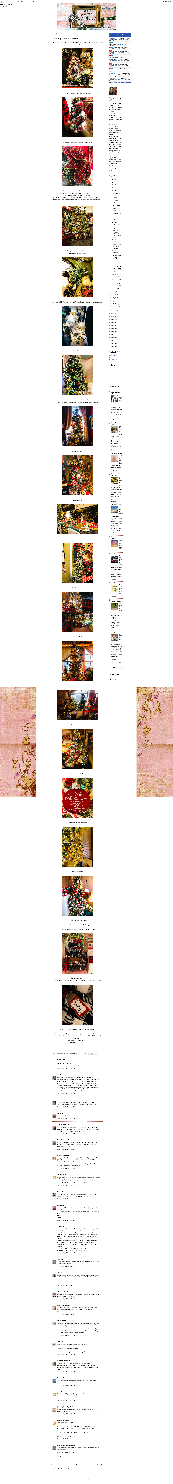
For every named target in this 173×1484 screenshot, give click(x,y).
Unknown (60, 1174)
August (114, 289)
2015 (112, 331)
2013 (112, 337)
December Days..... (115, 262)
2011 (112, 343)
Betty (58, 1391)
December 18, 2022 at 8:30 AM (66, 1266)
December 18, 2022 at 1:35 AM (66, 1185)
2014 (112, 334)
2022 (112, 191)
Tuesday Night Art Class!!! (117, 201)
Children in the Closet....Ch (119, 52)
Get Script (113, 82)
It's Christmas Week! (116, 218)
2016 (112, 328)
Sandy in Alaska (62, 1155)
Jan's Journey (115, 583)
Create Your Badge (113, 359)
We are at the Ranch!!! (115, 196)
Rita (58, 1259)
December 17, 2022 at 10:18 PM (66, 1149)
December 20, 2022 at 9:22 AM (66, 1439)
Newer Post (54, 1465)
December (115, 193)
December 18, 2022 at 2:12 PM (66, 1335)
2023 (112, 188)
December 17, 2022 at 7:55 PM (66, 1068)
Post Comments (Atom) (65, 1469)
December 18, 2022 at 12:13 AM (66, 1168)
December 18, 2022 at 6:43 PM (66, 1414)
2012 (112, 340)
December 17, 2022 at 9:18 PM (66, 1118)
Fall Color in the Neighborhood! (117, 275)
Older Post (100, 1465)
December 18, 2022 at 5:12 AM (66, 1199)
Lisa (58, 1272)
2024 (112, 185)
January (114, 310)
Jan (58, 1113)
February (115, 307)
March (114, 304)
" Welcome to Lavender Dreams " (117, 600)
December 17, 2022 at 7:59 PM (66, 1093)
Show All (121, 662)
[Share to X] (92, 1054)
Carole (59, 1378)
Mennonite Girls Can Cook (116, 474)
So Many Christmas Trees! (115, 224)
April (114, 301)
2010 (112, 346)
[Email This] (89, 1054)
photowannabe (61, 1305)
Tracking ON (125, 82)
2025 (112, 182)
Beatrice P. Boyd (62, 1360)
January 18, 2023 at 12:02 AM (65, 1452)
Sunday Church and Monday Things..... (116, 246)
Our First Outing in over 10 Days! (116, 257)
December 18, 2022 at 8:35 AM (66, 1285)
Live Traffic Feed (120, 35)
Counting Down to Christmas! (117, 251)
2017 (112, 325)
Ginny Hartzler (61, 1124)
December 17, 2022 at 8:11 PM (66, 1107)
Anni (58, 1192)
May (113, 298)
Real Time (119, 82)
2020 (112, 316)
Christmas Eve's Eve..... (116, 214)
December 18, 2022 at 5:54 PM (66, 1372)
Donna (59, 1205)
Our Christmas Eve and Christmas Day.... (116, 208)
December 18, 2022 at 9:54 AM (66, 1314)
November (115, 280)
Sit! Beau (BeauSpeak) (121, 559)
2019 (112, 319)
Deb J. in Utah (61, 1140)
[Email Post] (84, 1053)
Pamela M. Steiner (62, 1075)
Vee (58, 1100)
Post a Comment (59, 1456)
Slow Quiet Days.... (115, 240)
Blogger (90, 1480)
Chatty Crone (61, 1291)
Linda (60, 1053)
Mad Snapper (115, 554)
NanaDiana (60, 1320)
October (114, 283)
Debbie (59, 1341)
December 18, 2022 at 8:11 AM (66, 1253)
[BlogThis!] (91, 1054)
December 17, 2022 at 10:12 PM (66, 1134)
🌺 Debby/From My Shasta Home (67, 1407)
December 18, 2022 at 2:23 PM (66, 1354)
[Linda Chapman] (109, 357)
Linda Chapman (112, 355)
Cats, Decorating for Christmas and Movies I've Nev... (117, 269)
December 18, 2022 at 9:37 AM (66, 1299)
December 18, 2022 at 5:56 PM (66, 1385)
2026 (112, 179)
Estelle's (113, 632)
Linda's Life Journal (123, 39)
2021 (112, 313)
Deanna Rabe (61, 1420)
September (115, 286)
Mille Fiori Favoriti (116, 504)
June (113, 295)
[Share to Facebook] (94, 1054)
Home (77, 1465)
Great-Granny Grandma (64, 1445)
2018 (112, 322)
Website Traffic (113, 680)
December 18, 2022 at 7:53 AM (66, 1220)
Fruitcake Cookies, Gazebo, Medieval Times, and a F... (116, 233)
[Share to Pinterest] (96, 1054)
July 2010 (112, 57)
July (113, 292)
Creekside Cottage (116, 453)
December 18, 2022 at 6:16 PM (66, 1400)
